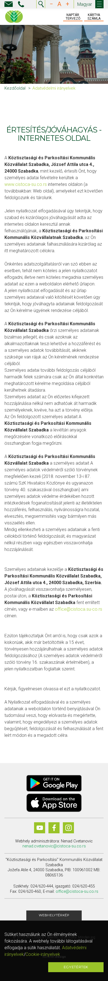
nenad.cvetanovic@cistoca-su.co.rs (54, 846)
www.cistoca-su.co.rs (25, 184)
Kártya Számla (94, 16)
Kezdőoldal (14, 88)
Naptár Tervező (73, 16)
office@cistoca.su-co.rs (78, 609)
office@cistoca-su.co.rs (77, 891)
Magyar (84, 4)
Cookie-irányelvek (42, 954)
